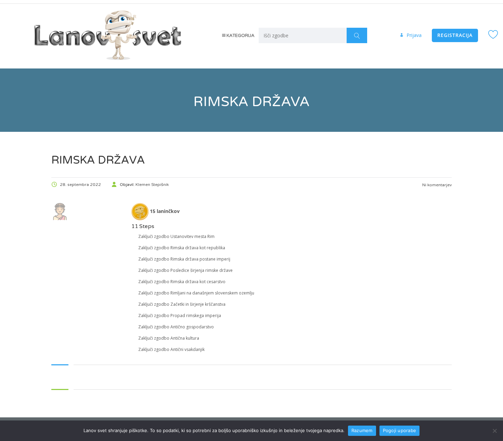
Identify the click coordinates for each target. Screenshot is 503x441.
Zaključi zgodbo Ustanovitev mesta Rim (176, 236)
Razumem (362, 430)
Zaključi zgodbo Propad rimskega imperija (179, 315)
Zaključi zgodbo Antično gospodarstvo (176, 327)
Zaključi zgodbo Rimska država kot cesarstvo (181, 282)
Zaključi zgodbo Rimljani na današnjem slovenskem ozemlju (196, 293)
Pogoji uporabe (399, 430)
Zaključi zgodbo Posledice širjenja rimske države (185, 270)
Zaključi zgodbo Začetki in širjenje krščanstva (181, 304)
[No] (494, 430)
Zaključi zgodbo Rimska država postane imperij (184, 259)
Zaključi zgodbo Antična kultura (168, 338)
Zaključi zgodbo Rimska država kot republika (181, 248)
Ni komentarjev (436, 184)
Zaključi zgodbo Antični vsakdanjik (171, 349)
